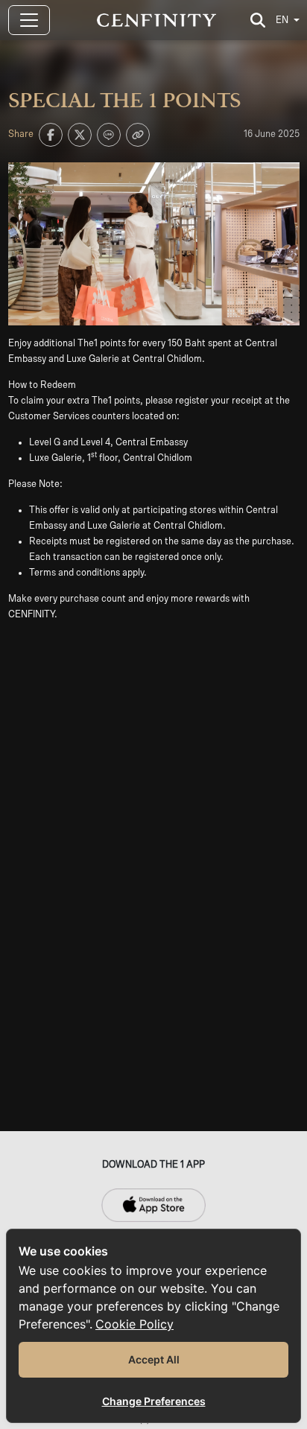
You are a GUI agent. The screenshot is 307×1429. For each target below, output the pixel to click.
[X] (80, 135)
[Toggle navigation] (29, 20)
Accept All (154, 1359)
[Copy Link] (138, 135)
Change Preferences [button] (154, 1401)
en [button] (282, 20)
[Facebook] (51, 135)
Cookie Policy (134, 1324)
